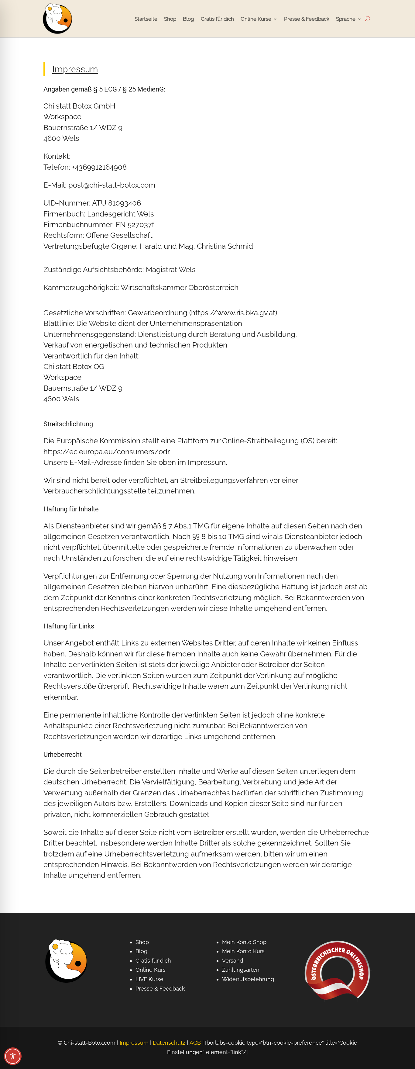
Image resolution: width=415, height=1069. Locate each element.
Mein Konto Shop (244, 942)
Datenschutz (169, 1043)
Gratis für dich (217, 19)
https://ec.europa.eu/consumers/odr (106, 452)
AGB (195, 1043)
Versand (232, 960)
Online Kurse (256, 19)
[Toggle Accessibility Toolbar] (13, 1056)
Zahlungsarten (240, 970)
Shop (170, 19)
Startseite (146, 19)
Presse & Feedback (306, 19)
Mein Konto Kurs (243, 951)
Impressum (134, 1043)
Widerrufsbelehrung (248, 979)
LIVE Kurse (149, 979)
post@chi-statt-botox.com (111, 185)
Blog (188, 19)
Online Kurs (150, 970)
